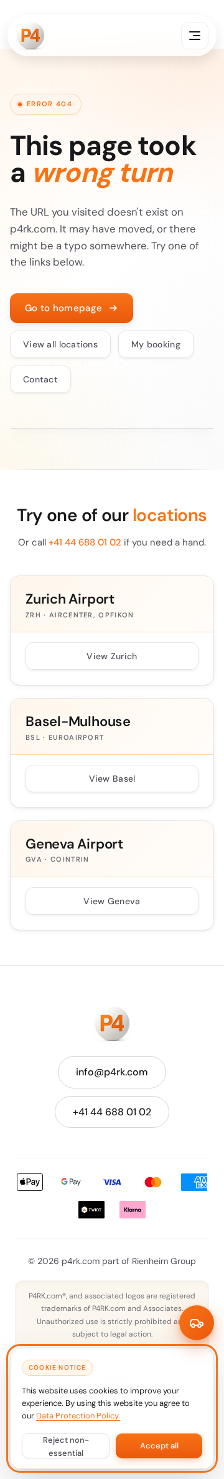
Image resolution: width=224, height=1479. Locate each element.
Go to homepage (63, 308)
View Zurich (111, 656)
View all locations (60, 344)
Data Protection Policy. (78, 1415)
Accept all (159, 1445)
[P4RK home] (30, 35)
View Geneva (111, 901)
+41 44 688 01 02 (85, 542)
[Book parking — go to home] (196, 1322)
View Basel (112, 778)
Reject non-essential (66, 1446)
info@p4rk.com (112, 1071)
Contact (40, 379)
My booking (155, 344)
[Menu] (194, 35)
